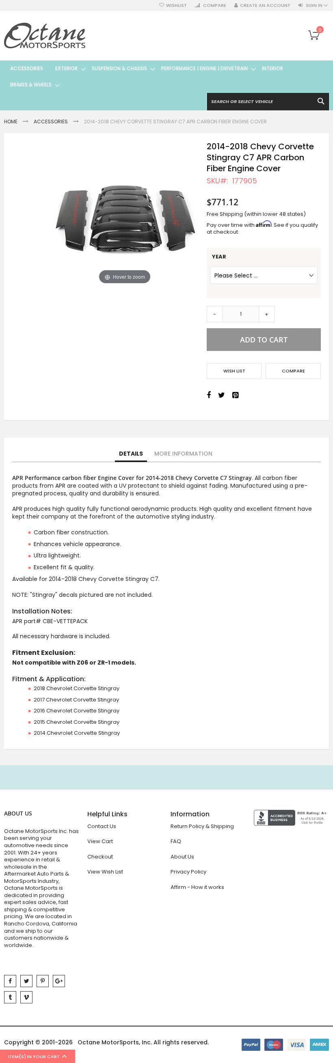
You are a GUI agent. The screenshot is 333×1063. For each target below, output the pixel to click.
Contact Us (101, 826)
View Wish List (105, 872)
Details (131, 454)
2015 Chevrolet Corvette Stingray (76, 722)
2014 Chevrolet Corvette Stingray (77, 733)
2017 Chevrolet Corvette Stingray (76, 700)
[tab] (131, 454)
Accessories (51, 121)
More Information (183, 454)
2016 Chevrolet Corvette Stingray (76, 710)
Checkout (100, 857)
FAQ (176, 841)
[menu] (166, 76)
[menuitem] (26, 68)
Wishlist (176, 5)
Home (10, 121)
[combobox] (268, 101)
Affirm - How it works (197, 887)
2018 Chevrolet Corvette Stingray (76, 688)
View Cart (100, 841)
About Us (182, 857)
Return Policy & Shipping (202, 826)
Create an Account (265, 5)
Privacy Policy (188, 872)
